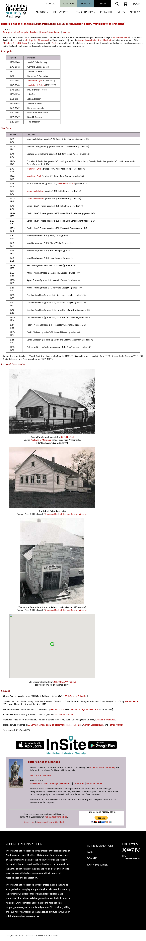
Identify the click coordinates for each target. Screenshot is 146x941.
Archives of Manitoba (41, 440)
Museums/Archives (39, 783)
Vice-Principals (21, 32)
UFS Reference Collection (75, 696)
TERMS (55, 936)
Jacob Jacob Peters (36, 85)
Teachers (34, 32)
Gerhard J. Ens (57, 709)
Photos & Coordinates (50, 32)
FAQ (62, 822)
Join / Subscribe (97, 864)
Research (106, 12)
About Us (41, 12)
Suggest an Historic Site (47, 822)
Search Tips (29, 822)
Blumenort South (80, 23)
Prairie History (84, 12)
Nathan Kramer (116, 725)
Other (100, 783)
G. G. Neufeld (67, 437)
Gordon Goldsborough (93, 725)
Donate (85, 3)
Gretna (55, 43)
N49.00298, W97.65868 (65, 682)
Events (121, 12)
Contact (51, 3)
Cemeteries (79, 783)
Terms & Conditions (100, 846)
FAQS (90, 852)
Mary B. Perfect (132, 701)
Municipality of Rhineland (108, 23)
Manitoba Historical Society (102, 767)
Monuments (65, 783)
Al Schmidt (33, 725)
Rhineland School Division (15, 43)
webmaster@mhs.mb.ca (56, 817)
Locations (90, 783)
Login (136, 3)
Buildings (54, 783)
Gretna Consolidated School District (94, 40)
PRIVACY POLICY (45, 936)
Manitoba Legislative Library (84, 709)
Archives (135, 12)
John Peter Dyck (34, 81)
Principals (7, 32)
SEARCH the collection (40, 775)
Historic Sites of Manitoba (17, 23)
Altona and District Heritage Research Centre (66, 514)
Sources (66, 32)
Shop (103, 3)
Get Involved (60, 12)
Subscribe (68, 3)
